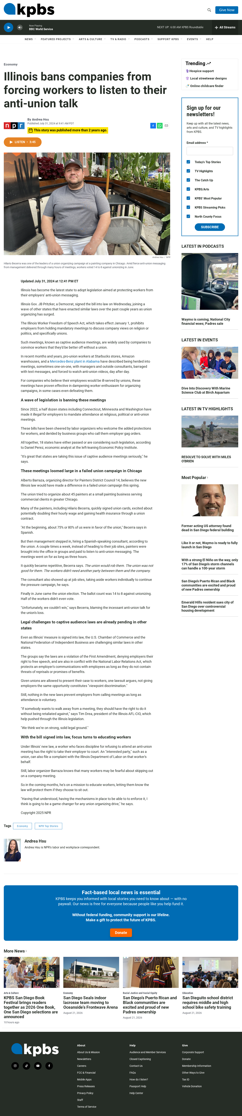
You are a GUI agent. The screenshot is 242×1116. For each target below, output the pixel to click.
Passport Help (138, 1086)
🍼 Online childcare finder (204, 86)
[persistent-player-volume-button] (20, 27)
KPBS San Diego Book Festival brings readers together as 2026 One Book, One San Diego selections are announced (31, 1007)
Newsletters (84, 1059)
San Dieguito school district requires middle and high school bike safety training (207, 1002)
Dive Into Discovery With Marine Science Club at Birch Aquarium (206, 390)
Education (187, 993)
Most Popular (194, 477)
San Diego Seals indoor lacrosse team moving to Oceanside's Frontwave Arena (90, 1002)
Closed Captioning (140, 1059)
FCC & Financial (86, 1072)
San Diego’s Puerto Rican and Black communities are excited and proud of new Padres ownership (208, 585)
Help (209, 39)
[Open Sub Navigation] (35, 39)
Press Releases (86, 1086)
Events (192, 39)
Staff (80, 1099)
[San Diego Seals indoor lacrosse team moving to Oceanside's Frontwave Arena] (91, 972)
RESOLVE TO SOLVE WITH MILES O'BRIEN (206, 459)
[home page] (29, 10)
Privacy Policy (85, 1093)
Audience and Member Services (148, 1052)
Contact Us (136, 1065)
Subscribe (210, 227)
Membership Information (196, 1065)
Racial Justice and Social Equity (140, 993)
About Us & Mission (88, 1052)
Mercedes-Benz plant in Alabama (75, 361)
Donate (121, 932)
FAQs (133, 1072)
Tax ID (185, 1079)
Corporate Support (193, 1052)
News (29, 39)
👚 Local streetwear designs (206, 78)
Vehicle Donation (192, 1086)
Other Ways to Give (193, 1072)
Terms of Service (86, 1106)
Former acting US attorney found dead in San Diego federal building (208, 528)
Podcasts (141, 39)
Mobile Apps (84, 1079)
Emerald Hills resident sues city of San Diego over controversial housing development (207, 606)
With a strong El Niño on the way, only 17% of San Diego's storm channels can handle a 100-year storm (210, 564)
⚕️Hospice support (199, 71)
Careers (81, 1065)
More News (14, 951)
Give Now (226, 10)
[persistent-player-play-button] (8, 27)
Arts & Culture (90, 39)
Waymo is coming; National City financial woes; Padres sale (206, 321)
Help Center (136, 1093)
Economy (11, 64)
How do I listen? (139, 1079)
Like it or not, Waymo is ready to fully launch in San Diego (210, 545)
